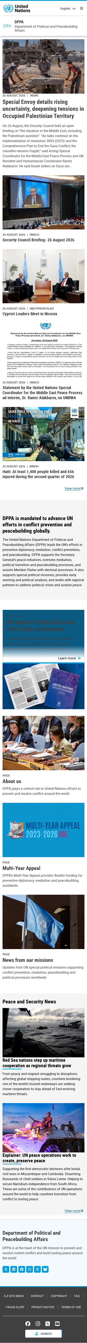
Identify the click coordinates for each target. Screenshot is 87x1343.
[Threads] (37, 1269)
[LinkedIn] (13, 1269)
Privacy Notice (42, 1307)
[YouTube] (57, 1323)
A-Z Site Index (14, 1296)
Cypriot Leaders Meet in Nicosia (30, 313)
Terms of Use (71, 1307)
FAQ (77, 1296)
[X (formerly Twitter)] (47, 1323)
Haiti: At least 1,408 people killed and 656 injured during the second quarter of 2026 (38, 474)
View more (72, 488)
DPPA (19, 22)
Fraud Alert (15, 1307)
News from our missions (28, 960)
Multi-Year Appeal (21, 868)
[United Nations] (16, 8)
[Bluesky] (45, 1269)
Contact (37, 1296)
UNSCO (34, 235)
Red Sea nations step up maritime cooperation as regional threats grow (37, 1062)
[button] (69, 658)
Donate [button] (46, 1334)
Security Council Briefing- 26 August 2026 (38, 240)
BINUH (34, 466)
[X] (6, 1269)
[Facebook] (21, 1269)
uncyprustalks (42, 308)
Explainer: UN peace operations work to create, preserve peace (39, 1157)
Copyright (59, 1296)
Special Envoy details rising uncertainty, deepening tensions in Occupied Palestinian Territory (43, 108)
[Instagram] (29, 1269)
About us (12, 781)
